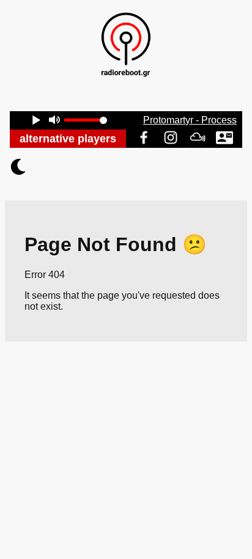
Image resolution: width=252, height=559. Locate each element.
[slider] (85, 120)
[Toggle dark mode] (126, 167)
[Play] (36, 121)
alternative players (68, 139)
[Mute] (54, 121)
